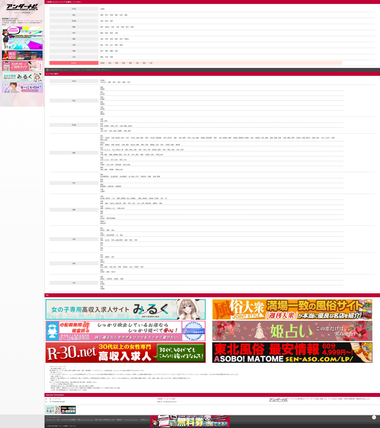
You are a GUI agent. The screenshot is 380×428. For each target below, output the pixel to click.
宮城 (111, 15)
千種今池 (143, 176)
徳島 (106, 51)
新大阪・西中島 (105, 198)
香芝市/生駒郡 (111, 218)
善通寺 (107, 257)
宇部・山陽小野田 (117, 240)
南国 (108, 271)
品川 (101, 137)
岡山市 (102, 230)
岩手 (106, 15)
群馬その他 (119, 169)
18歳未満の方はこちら (58, 70)
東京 (101, 27)
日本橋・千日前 (154, 198)
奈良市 (102, 218)
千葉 (117, 27)
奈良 (121, 39)
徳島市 (102, 262)
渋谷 (127, 137)
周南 (101, 240)
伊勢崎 (111, 169)
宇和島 (136, 267)
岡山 (101, 45)
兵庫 (106, 39)
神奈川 (107, 27)
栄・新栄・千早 (133, 176)
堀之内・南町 (135, 144)
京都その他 (120, 208)
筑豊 (121, 279)
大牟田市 (109, 279)
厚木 (162, 144)
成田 (142, 154)
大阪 (101, 39)
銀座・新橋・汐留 (275, 137)
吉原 (252, 137)
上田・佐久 (103, 131)
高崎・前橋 (103, 169)
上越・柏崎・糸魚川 (126, 126)
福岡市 (102, 279)
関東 (74, 27)
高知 (116, 51)
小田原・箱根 (169, 144)
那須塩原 (118, 164)
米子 (101, 245)
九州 (74, 57)
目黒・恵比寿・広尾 (117, 137)
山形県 (102, 109)
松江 (101, 250)
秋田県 (102, 104)
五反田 (107, 137)
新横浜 (107, 144)
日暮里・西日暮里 (206, 137)
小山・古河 (110, 164)
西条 (119, 267)
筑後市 (116, 279)
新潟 (106, 21)
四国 (74, 51)
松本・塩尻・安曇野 (115, 131)
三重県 (102, 191)
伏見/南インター (110, 208)
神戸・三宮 (131, 203)
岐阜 (106, 33)
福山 (121, 235)
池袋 (175, 137)
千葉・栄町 (103, 154)
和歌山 (127, 39)
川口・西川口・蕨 (117, 149)
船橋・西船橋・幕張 (115, 154)
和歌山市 (103, 223)
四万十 (113, 271)
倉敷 (108, 230)
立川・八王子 (325, 137)
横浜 (101, 144)
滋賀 (116, 39)
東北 (74, 15)
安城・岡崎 (156, 176)
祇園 (101, 208)
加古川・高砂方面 (115, 203)
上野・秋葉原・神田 (225, 137)
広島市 (102, 235)
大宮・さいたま (105, 149)
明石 (124, 203)
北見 (128, 82)
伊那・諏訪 (127, 131)
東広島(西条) (110, 235)
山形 (121, 15)
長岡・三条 (114, 126)
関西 (74, 39)
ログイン (17, 12)
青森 (101, 15)
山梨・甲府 (103, 121)
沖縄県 (102, 288)
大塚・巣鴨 (182, 137)
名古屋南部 (123, 176)
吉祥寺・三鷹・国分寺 (303, 137)
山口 (111, 45)
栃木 (127, 27)
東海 (123, 63)
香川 (101, 51)
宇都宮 (102, 164)
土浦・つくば (104, 159)
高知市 (102, 271)
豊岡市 (155, 203)
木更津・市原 (149, 154)
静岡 (111, 33)
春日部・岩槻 (156, 149)
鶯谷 (215, 137)
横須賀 (178, 144)
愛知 (101, 33)
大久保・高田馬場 (155, 137)
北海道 (102, 9)
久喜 (164, 149)
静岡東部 (118, 186)
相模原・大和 (154, 144)
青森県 (102, 89)
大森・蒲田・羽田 (288, 137)
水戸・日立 (114, 159)
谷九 (162, 198)
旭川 (119, 82)
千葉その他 (159, 154)
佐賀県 (102, 283)
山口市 (107, 240)
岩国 (126, 240)
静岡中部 (111, 186)
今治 (130, 267)
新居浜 (125, 267)
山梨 (101, 21)
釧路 (124, 82)
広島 (106, 45)
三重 (116, 33)
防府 (130, 240)
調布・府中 (315, 137)
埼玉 (112, 27)
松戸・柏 (126, 154)
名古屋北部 (114, 176)
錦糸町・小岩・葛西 (262, 137)
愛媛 (111, 51)
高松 (101, 257)
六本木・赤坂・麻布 (137, 137)
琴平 (112, 257)
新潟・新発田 (104, 126)
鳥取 (116, 45)
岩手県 (102, 94)
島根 (121, 45)
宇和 (142, 267)
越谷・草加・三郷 (130, 149)
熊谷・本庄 (171, 149)
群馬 (132, 27)
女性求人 (74, 63)
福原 (106, 203)
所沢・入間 (146, 149)
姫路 (101, 203)
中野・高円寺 (167, 137)
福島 (126, 15)
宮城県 (102, 99)
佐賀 (106, 57)
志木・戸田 (180, 149)
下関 (135, 240)
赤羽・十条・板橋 (193, 137)
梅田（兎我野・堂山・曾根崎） (126, 198)
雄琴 (101, 213)
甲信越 (74, 21)
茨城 (122, 27)
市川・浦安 (135, 154)
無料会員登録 (26, 12)
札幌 (109, 82)
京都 (111, 39)
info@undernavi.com (170, 401)
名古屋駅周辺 (104, 176)
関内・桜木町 (115, 144)
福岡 (101, 57)
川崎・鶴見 (125, 144)
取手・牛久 (123, 159)
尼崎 (160, 203)
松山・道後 (103, 267)
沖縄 (111, 57)
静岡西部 (103, 186)
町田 (333, 137)
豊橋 (149, 176)
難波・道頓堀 (142, 198)
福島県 (102, 114)
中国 (74, 45)
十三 (113, 198)
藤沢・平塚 (144, 144)
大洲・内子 (112, 267)
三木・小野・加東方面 (144, 203)
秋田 (116, 15)
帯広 (114, 82)
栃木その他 (126, 164)
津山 (112, 230)
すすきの (103, 82)
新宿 (146, 137)
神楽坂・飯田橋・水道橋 (241, 137)
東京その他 (103, 139)
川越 (139, 149)
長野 (111, 21)
